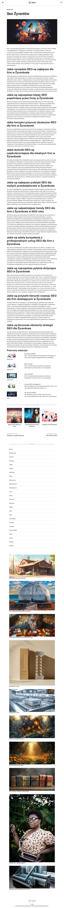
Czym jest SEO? (28, 374)
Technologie (12, 518)
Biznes (11, 449)
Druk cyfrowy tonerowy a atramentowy (19, 791)
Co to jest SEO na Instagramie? (32, 384)
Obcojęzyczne (13, 488)
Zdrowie (11, 545)
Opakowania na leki (14, 686)
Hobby (11, 464)
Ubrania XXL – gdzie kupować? (17, 863)
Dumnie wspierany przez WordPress (23, 906)
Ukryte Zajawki (13, 530)
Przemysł (11, 499)
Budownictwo (12, 453)
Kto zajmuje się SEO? (30, 354)
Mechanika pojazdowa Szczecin (17, 578)
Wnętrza (11, 542)
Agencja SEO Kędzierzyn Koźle (14, 425)
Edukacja (11, 461)
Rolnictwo (11, 503)
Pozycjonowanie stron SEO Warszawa (32, 425)
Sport (10, 511)
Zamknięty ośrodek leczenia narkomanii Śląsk (21, 637)
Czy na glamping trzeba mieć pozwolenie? (20, 611)
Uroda (10, 534)
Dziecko (11, 457)
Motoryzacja (12, 480)
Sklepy (11, 507)
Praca (10, 491)
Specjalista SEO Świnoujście (49, 424)
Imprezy (11, 468)
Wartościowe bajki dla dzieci (16, 739)
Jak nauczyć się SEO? (30, 392)
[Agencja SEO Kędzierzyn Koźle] (14, 415)
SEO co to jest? (28, 364)
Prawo (10, 495)
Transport (11, 522)
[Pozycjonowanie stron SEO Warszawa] (32, 415)
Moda (10, 476)
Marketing (10, 9)
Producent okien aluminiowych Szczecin (19, 889)
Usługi (11, 538)
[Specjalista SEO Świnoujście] (49, 415)
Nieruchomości (13, 484)
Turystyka (11, 526)
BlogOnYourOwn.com (43, 906)
